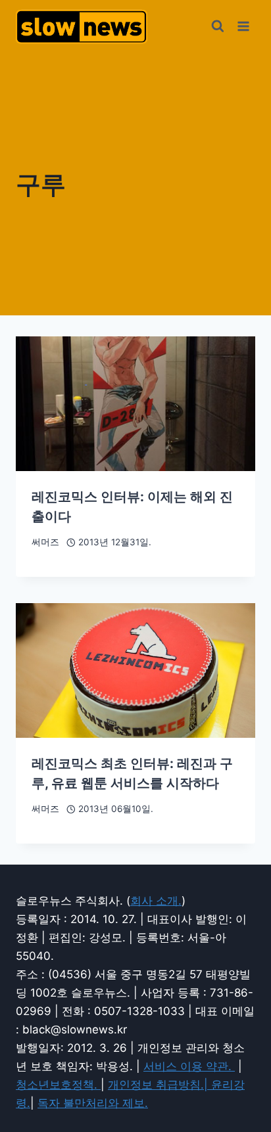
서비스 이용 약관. (189, 1066)
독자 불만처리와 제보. (92, 1103)
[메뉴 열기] (243, 26)
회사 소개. (156, 900)
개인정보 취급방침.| (159, 1084)
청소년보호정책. (58, 1084)
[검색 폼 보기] (217, 26)
